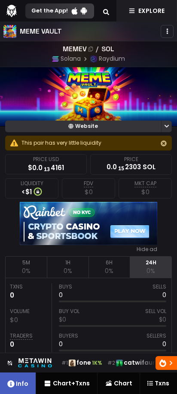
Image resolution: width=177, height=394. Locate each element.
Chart (123, 383)
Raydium (112, 58)
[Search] (106, 11)
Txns (162, 383)
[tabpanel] (88, 318)
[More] (167, 31)
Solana (71, 58)
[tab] (26, 267)
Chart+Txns (71, 383)
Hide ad (147, 249)
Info (22, 383)
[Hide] (164, 143)
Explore (151, 10)
